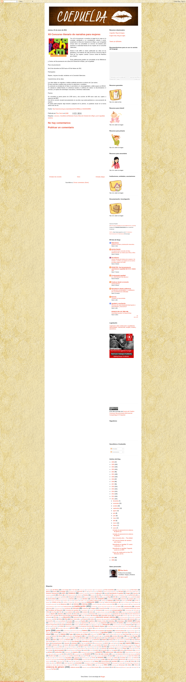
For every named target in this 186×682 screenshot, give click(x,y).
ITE (98, 636)
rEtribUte (132, 654)
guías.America (67, 630)
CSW (65, 612)
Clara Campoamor (134, 604)
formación (106, 624)
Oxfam (138, 646)
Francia (49, 626)
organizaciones (118, 646)
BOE (119, 597)
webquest (107, 667)
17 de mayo (74, 589)
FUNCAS (67, 626)
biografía (104, 597)
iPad (86, 636)
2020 (113, 476)
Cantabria (131, 598)
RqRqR (82, 655)
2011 (113, 499)
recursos (87, 654)
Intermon (54, 636)
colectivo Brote (100, 606)
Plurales (79, 650)
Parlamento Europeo (73, 648)
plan (51, 650)
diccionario (92, 613)
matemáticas (85, 641)
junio (114, 515)
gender (54, 628)
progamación (68, 652)
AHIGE (100, 591)
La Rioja (71, 638)
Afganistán (79, 591)
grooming (114, 628)
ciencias (85, 604)
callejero (93, 598)
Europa (138, 621)
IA (126, 630)
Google (102, 628)
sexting (116, 657)
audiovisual (108, 595)
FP (134, 624)
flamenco (95, 624)
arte (54, 595)
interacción (118, 634)
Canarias (115, 598)
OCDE (71, 646)
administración (72, 591)
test (57, 661)
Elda (66, 619)
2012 (113, 496)
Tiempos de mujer (80, 661)
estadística (91, 621)
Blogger (103, 676)
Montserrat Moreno (98, 643)
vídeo (105, 665)
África (85, 591)
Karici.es (60, 638)
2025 (113, 464)
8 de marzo (134, 589)
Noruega (55, 646)
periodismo (112, 648)
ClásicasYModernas (50, 606)
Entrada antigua (100, 177)
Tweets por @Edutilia (115, 41)
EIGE (55, 619)
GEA (49, 628)
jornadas (115, 636)
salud (110, 656)
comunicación (127, 606)
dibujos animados (83, 613)
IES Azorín (55, 632)
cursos (117, 612)
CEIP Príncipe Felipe (79, 602)
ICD (137, 630)
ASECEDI (67, 595)
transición (122, 661)
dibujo (75, 613)
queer (47, 654)
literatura (67, 639)
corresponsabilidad (117, 610)
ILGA (113, 632)
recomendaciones (79, 654)
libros (54, 639)
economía (48, 617)
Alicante (120, 591)
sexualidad (123, 657)
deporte (53, 613)
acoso (54, 591)
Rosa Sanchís (74, 655)
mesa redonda (135, 641)
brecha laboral (52, 598)
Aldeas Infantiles (107, 591)
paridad (65, 648)
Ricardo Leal (52, 656)
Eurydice (63, 622)
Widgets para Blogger (19, 681)
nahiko (92, 645)
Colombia (108, 606)
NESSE (123, 645)
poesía (91, 650)
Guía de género (116, 283)
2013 (113, 494)
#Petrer (47, 589)
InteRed (48, 636)
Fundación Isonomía (86, 626)
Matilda (100, 641)
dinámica (109, 613)
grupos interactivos (128, 628)
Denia (47, 613)
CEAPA (118, 600)
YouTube (53, 669)
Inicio (78, 177)
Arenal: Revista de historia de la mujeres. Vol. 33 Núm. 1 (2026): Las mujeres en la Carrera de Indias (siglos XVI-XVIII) (123, 261)
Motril (116, 643)
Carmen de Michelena (56, 600)
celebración (90, 602)
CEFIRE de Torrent (67, 602)
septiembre (116, 508)
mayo (115, 518)
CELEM (100, 602)
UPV (78, 665)
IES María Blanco (65, 632)
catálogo (103, 600)
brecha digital (136, 597)
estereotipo (111, 621)
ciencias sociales (96, 604)
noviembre (116, 503)
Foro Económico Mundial (118, 624)
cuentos (77, 612)
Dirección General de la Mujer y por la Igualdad (91, 116)
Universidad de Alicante (104, 663)
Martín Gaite (67, 641)
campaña (100, 598)
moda (84, 643)
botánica (129, 597)
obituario (66, 646)
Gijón (85, 628)
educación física (78, 617)
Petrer (124, 648)
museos (66, 645)
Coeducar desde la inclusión (120, 282)
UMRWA (48, 663)
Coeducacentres (67, 606)
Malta (116, 639)
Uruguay (83, 665)
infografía (56, 634)
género (72, 628)
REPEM (127, 654)
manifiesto (121, 639)
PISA (47, 650)
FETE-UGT (83, 624)
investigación (78, 636)
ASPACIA (79, 595)
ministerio (74, 643)
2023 (113, 469)
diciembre (116, 501)
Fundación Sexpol (125, 626)
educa (59, 617)
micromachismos (56, 643)
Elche (60, 619)
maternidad (94, 641)
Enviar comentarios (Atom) (81, 182)
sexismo (100, 657)
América (137, 591)
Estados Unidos (101, 621)
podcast (86, 650)
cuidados (85, 612)
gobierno (97, 628)
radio (62, 654)
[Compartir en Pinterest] (81, 113)
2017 (113, 484)
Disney (88, 615)
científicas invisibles (105, 604)
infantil (48, 634)
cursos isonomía (125, 612)
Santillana (117, 655)
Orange (111, 646)
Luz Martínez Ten (88, 639)
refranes (113, 654)
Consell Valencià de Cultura (115, 608)
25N (113, 270)
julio (114, 513)
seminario (77, 657)
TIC (65, 661)
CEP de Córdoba (125, 602)
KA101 (54, 638)
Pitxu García (123, 570)
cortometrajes (128, 610)
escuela (69, 621)
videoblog (114, 665)
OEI (84, 646)
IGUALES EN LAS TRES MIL (120, 311)
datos (136, 612)
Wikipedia (118, 667)
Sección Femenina (59, 657)
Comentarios (115, 452)
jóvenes (121, 636)
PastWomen (82, 648)
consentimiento (84, 610)
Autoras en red (116, 595)
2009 (113, 560)
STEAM (68, 659)
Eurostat (57, 622)
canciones (123, 598)
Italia (95, 636)
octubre (115, 506)
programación (84, 652)
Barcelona (133, 595)
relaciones (120, 654)
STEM (76, 659)
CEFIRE (129, 600)
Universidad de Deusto (117, 663)
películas (104, 648)
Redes (96, 654)
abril (114, 520)
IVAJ (102, 636)
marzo (115, 523)
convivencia (99, 610)
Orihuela (133, 646)
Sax (47, 657)
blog (109, 597)
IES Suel (89, 632)
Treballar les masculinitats (118, 298)
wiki (113, 667)
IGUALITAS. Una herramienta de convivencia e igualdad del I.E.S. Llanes (124, 268)
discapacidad (64, 615)
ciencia (75, 604)
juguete (48, 638)
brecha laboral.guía (63, 598)
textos (61, 661)
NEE (119, 645)
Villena (136, 665)
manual (128, 639)
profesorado (58, 652)
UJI (137, 661)
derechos (60, 613)
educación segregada (89, 617)
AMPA (63, 593)
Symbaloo (98, 659)
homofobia (109, 630)
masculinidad (75, 641)
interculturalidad (134, 634)
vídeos (129, 665)
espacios (77, 621)
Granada (108, 628)
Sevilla (93, 657)
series (88, 657)
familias (121, 623)
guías (58, 630)
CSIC (60, 612)
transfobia (114, 661)
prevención (137, 650)
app (106, 593)
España (83, 621)
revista (138, 654)
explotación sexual (94, 622)
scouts (51, 657)
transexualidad (105, 661)
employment (99, 619)
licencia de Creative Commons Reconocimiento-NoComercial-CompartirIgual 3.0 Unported (121, 413)
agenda (90, 591)
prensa (122, 650)
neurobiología (130, 645)
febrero (115, 525)
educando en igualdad (135, 617)
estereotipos (120, 621)
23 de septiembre (98, 589)
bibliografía (71, 597)
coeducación (80, 606)
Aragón (128, 593)
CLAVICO (59, 606)
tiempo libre (71, 661)
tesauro (47, 661)
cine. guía (119, 604)
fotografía (128, 624)
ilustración (119, 632)
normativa (48, 646)
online (100, 646)
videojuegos (121, 665)
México (48, 643)
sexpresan (109, 657)
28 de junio (119, 589)
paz (99, 648)
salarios (105, 655)
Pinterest (136, 648)
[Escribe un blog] (75, 113)
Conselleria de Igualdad (72, 610)
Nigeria (136, 645)
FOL (100, 624)
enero (115, 528)
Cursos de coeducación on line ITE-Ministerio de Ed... (123, 553)
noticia (60, 646)
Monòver (90, 643)
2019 (113, 479)
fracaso (138, 624)
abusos (48, 591)
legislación (99, 638)
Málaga (111, 639)
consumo (92, 610)
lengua (106, 638)
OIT (87, 646)
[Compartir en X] (77, 113)
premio (115, 650)
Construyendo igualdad (119, 275)
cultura (91, 612)
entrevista (132, 619)
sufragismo (91, 659)
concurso (56, 116)
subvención (84, 659)
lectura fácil (91, 638)
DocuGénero (115, 257)
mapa (133, 639)
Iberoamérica (132, 630)
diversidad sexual (106, 615)
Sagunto (92, 655)
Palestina (50, 648)
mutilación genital (83, 645)
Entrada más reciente (55, 177)
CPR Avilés (135, 610)
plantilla (68, 650)
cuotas (96, 612)
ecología (136, 615)
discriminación (74, 615)
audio (102, 595)
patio (95, 648)
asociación (73, 595)
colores (113, 606)
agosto (115, 510)
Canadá (109, 598)
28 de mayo (126, 589)
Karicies (114, 297)
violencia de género (55, 667)
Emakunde (85, 619)
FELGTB (61, 624)
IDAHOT (48, 632)
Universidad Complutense (90, 663)
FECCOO (128, 622)
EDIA (54, 617)
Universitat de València (51, 665)
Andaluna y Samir (83, 593)
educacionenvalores (123, 617)
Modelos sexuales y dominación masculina (123, 244)
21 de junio (82, 589)
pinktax (131, 648)
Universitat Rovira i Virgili (64, 665)
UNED (53, 663)
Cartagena (65, 600)
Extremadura (113, 622)
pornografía (104, 650)
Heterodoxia (115, 243)
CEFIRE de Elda (56, 602)
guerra (136, 628)
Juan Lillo (129, 636)
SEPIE (83, 657)
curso (110, 612)
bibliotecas (79, 597)
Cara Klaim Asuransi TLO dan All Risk (121, 313)
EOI (138, 619)
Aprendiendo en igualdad (116, 593)
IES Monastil (73, 632)
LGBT (131, 638)
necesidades (113, 645)
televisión (122, 659)
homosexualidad (119, 630)
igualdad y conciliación (119, 303)
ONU (105, 647)
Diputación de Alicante (119, 613)
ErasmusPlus (49, 621)
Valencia (89, 665)
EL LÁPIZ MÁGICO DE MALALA (120, 277)
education (49, 619)
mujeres (128, 643)
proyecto (99, 652)
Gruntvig (120, 628)
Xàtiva (132, 667)
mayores (116, 641)
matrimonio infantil (108, 641)
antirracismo (91, 593)
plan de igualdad (59, 650)
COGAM (94, 606)
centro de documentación (112, 602)
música (73, 645)
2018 (113, 481)
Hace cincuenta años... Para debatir (123, 538)
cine (113, 604)
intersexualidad (69, 636)
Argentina (135, 593)
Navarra (105, 645)
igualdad (105, 632)
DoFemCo (125, 615)
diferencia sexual (101, 613)
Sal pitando (98, 655)
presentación (129, 650)
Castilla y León (83, 600)
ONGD (95, 646)
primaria (50, 652)
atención (93, 595)
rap (67, 654)
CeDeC (123, 600)
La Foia (65, 638)
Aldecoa (115, 591)
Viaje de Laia (98, 665)
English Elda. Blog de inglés (117, 35)
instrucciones (93, 634)
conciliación (67, 608)
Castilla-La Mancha (94, 600)
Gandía (138, 626)
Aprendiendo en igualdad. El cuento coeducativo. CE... (122, 545)
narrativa (50, 118)
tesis (52, 661)
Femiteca (76, 624)
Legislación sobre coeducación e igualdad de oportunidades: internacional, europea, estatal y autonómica (122, 327)
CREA (47, 612)
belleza (64, 597)
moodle (112, 643)
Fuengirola (55, 626)
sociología (61, 659)
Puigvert (127, 652)
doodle (131, 615)
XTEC (137, 667)
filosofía (90, 624)
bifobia (92, 597)
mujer (121, 643)
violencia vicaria (85, 667)
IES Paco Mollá (81, 632)
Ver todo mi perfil (123, 577)
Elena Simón (73, 619)
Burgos (78, 598)
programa (75, 652)
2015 (113, 489)
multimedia (54, 645)
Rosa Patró (66, 655)
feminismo (69, 624)
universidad (78, 663)
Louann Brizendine (77, 639)
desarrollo (68, 613)
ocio (76, 646)
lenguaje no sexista (115, 638)
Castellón (76, 600)
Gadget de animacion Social (6, 681)
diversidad (95, 615)
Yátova (47, 669)
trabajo (96, 661)
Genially (80, 628)
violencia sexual (74, 667)
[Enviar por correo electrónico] (73, 113)
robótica (60, 655)
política (97, 650)
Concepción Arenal (58, 608)
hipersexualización (76, 630)
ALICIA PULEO (116, 249)
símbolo (129, 657)
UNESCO (59, 663)
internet (60, 636)
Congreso (93, 608)
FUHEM (61, 626)
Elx (80, 619)
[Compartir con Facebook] (79, 113)
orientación (126, 646)
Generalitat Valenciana (63, 628)
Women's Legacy (126, 667)
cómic (119, 606)
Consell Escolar (103, 608)
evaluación (77, 622)
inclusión (132, 632)
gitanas (91, 628)
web (102, 667)
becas (53, 597)
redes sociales (105, 654)
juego (135, 636)
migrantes (67, 643)
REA (71, 654)
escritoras (62, 621)
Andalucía (71, 593)
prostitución (91, 652)
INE (138, 632)
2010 (113, 557)
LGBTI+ (138, 638)
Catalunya (110, 600)
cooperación (107, 610)
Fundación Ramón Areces (113, 626)
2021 (113, 474)
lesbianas (126, 638)
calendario (85, 598)
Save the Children (133, 655)
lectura (83, 638)
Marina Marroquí (58, 641)
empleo (92, 619)
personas (119, 648)
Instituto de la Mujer (81, 634)
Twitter (132, 661)
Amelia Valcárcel (129, 591)
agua (95, 591)
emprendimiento (107, 619)
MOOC (106, 643)
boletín (123, 597)
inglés (71, 634)
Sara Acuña (124, 655)
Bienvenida (86, 597)
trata (127, 661)
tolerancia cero (89, 661)
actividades (62, 591)
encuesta (115, 619)
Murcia (60, 645)
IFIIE (94, 632)
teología (129, 659)
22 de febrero (89, 589)
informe (63, 634)
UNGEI (66, 663)
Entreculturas (124, 619)
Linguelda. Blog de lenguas (117, 33)
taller (103, 659)
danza (132, 612)
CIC (70, 604)
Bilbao (98, 597)
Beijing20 (58, 597)
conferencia (85, 608)
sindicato (135, 657)
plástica (73, 650)
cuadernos (70, 612)
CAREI (47, 600)
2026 (113, 462)
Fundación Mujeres (99, 626)
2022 (113, 472)
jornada (107, 636)
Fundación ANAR (75, 626)
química (52, 654)
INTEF (100, 634)
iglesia (98, 632)
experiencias (84, 622)
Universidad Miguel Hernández (131, 663)
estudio (129, 621)
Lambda (77, 638)
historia (84, 630)
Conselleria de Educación (55, 610)
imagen (126, 632)
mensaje (128, 641)
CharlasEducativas (50, 604)
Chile (57, 604)
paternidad (89, 648)
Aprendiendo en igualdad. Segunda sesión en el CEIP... (122, 549)
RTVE (86, 655)
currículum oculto (103, 612)
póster (110, 650)
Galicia (133, 626)
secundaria (68, 657)
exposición (104, 623)
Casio (71, 600)
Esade (56, 621)
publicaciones (109, 652)
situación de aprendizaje (51, 659)
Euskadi (69, 623)
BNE (114, 597)
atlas (97, 595)
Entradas (114, 449)
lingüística (61, 639)
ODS (79, 646)
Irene (90, 636)
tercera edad (136, 659)
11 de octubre (65, 589)
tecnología (115, 659)
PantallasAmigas (57, 648)
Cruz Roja (54, 612)
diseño (83, 615)
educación (66, 617)
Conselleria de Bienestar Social (69, 116)
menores (122, 641)
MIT (81, 643)
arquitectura (48, 595)
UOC (73, 665)
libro (49, 639)
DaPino (111, 232)
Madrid (104, 639)
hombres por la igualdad (97, 630)
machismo (96, 639)
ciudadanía (126, 604)
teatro (109, 659)
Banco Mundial (125, 595)
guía (48, 630)
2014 (113, 491)
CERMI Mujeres (134, 602)
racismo (57, 654)
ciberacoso (63, 604)
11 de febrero (55, 589)
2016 (113, 486)
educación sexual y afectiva (105, 617)
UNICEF (71, 663)
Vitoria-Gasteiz (95, 667)
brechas (71, 598)
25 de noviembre (109, 589)
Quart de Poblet (134, 652)
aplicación (99, 593)
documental (118, 615)
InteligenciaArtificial (109, 634)
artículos (60, 595)
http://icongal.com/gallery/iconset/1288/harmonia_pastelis (122, 225)
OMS (91, 646)
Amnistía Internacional (52, 593)
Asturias (85, 595)
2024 (113, 467)
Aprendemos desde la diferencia (121, 288)
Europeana (51, 622)
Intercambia (126, 634)
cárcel (137, 598)
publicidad (119, 652)
